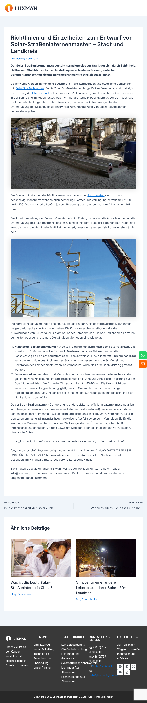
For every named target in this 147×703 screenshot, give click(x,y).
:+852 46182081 (102, 666)
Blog (13, 594)
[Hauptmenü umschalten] (139, 8)
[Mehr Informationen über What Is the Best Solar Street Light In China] (41, 558)
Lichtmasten (95, 195)
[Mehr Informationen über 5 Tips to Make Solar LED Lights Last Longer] (106, 558)
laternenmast (40, 93)
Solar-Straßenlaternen (30, 88)
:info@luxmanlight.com (103, 675)
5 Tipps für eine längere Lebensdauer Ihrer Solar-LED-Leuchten (101, 587)
